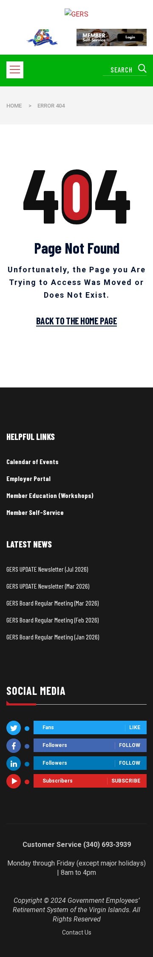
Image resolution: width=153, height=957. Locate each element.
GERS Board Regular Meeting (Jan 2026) (52, 637)
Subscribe (125, 781)
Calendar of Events (32, 461)
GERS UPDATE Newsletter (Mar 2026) (47, 586)
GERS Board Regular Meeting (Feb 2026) (52, 620)
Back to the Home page (76, 321)
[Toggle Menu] (16, 70)
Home (14, 105)
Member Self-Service (35, 512)
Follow (129, 746)
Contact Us (76, 932)
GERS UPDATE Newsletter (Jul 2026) (47, 569)
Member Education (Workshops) (50, 495)
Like (134, 728)
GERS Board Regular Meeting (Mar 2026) (52, 603)
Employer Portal (28, 478)
